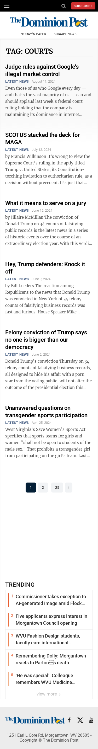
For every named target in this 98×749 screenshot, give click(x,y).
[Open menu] (6, 5)
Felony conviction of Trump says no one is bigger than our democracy (46, 339)
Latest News (17, 81)
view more (47, 694)
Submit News (65, 34)
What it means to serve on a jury (45, 203)
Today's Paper (34, 34)
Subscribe (83, 6)
